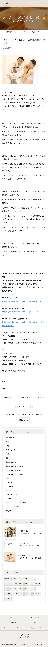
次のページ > (39, 397)
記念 (7, 458)
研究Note (9, 486)
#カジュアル (24, 419)
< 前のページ (8, 397)
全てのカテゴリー (12, 437)
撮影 (7, 454)
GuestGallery (11, 462)
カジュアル (19, 594)
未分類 (8, 511)
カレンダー (36, 594)
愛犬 (14, 579)
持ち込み (28, 594)
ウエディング (10, 450)
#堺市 (24, 414)
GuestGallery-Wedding (14, 470)
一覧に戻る (24, 397)
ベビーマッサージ (24, 579)
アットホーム (9, 594)
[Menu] (44, 3)
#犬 (17, 414)
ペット (8, 441)
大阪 (33, 579)
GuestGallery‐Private (14, 474)
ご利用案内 (10, 498)
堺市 (26, 584)
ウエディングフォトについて (16, 503)
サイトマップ (36, 628)
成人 (26, 589)
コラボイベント (11, 494)
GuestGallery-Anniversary (15, 466)
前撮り (33, 589)
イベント (9, 490)
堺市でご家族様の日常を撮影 (13, 370)
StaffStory (10, 482)
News (8, 478)
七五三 (21, 589)
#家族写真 (10, 414)
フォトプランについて (14, 507)
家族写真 (8, 579)
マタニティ (12, 589)
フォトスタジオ (35, 584)
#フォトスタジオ (35, 414)
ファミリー (8, 584)
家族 (3, 389)
